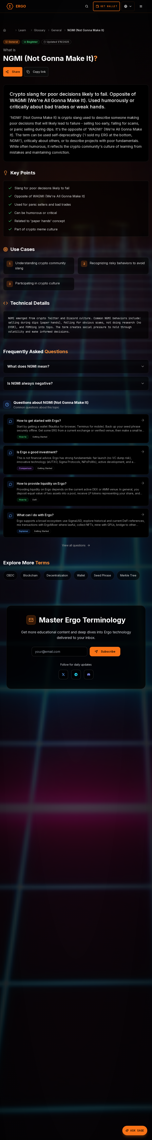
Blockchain (30, 575)
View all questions (74, 545)
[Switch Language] (128, 6)
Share (16, 71)
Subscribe (108, 651)
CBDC (10, 575)
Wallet (81, 575)
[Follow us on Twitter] (63, 674)
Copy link (39, 71)
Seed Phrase (102, 575)
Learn (22, 30)
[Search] (86, 6)
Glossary (39, 30)
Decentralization (57, 575)
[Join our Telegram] (76, 674)
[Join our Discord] (88, 674)
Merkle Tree (128, 575)
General (56, 30)
